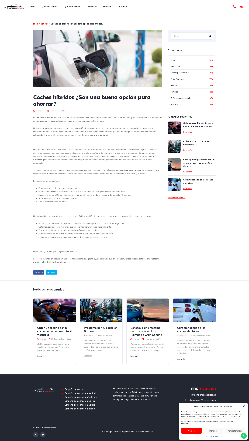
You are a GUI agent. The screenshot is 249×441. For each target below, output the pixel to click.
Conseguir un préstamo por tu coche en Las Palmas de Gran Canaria (198, 162)
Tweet (53, 272)
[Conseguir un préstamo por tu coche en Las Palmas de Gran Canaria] (174, 164)
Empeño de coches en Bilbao (80, 408)
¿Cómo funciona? (73, 6)
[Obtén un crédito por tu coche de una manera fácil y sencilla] (174, 127)
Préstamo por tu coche (181, 98)
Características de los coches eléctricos (198, 181)
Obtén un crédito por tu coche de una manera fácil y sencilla (198, 125)
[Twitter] (43, 434)
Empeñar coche (178, 79)
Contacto (122, 6)
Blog (173, 60)
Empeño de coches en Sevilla (80, 404)
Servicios (92, 6)
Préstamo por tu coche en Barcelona (196, 143)
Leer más (187, 132)
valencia (174, 104)
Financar (39, 111)
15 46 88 (203, 389)
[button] (244, 406)
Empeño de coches (75, 389)
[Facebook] (36, 434)
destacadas (176, 66)
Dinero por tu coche (180, 72)
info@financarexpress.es (203, 394)
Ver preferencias (234, 431)
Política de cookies (213, 436)
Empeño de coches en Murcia (80, 401)
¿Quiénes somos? (50, 6)
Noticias (107, 6)
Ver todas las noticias (176, 197)
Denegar (213, 431)
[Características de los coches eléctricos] (174, 184)
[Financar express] (14, 6)
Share (40, 272)
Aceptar (191, 431)
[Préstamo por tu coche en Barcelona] (174, 146)
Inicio (32, 6)
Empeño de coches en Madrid (80, 393)
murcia (174, 85)
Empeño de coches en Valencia (81, 397)
